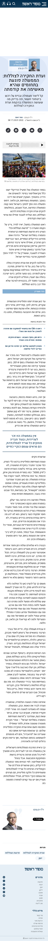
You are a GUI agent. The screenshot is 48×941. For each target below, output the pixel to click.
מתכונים (40, 900)
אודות (41, 918)
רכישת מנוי (39, 920)
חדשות (40, 882)
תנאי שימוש (38, 928)
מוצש (41, 892)
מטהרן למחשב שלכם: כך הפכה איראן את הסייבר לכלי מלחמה (23, 347)
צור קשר (40, 915)
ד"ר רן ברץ (22, 68)
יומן (41, 887)
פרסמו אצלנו (38, 923)
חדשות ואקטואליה (18, 63)
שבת (41, 895)
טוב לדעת (39, 903)
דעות (41, 884)
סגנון (41, 898)
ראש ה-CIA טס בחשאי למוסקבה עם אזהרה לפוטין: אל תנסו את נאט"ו (22, 330)
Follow (39, 819)
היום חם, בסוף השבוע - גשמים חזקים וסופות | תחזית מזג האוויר (25, 339)
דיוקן (41, 890)
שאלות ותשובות (37, 931)
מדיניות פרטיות (37, 926)
